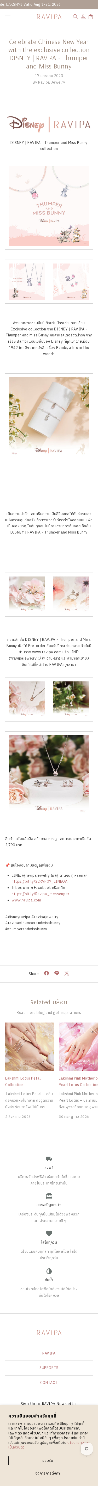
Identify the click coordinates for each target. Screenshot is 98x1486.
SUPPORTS (49, 1367)
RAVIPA (49, 1353)
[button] (75, 17)
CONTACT (49, 1382)
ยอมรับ (47, 1460)
